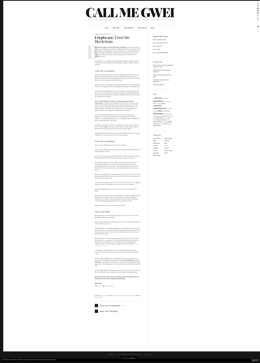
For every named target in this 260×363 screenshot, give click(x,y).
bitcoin (158, 98)
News (172, 116)
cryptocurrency (130, 295)
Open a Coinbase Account (159, 39)
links (165, 143)
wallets (165, 123)
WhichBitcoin (157, 125)
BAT (154, 98)
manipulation (158, 116)
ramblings (155, 148)
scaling (165, 119)
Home (106, 27)
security (168, 119)
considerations (168, 138)
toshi (154, 123)
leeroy (170, 113)
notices (155, 145)
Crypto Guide (115, 27)
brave (164, 101)
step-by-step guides (169, 150)
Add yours (123, 305)
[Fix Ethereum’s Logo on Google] (258, 31)
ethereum (157, 113)
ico (165, 113)
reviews (155, 150)
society (169, 122)
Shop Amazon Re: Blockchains (160, 52)
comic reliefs (156, 138)
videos (166, 153)
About (152, 27)
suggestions (156, 153)
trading (156, 123)
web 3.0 (169, 123)
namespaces (168, 116)
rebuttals (166, 148)
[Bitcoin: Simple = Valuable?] (258, 29)
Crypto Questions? (129, 27)
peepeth (154, 118)
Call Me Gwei (130, 11)
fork (164, 114)
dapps (160, 111)
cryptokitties (155, 111)
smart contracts (158, 121)
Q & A (165, 145)
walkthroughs (156, 155)
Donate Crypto (156, 49)
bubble (154, 103)
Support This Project (160, 36)
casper (157, 103)
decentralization (166, 111)
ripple (158, 119)
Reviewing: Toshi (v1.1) (159, 84)
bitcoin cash (165, 98)
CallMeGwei (98, 34)
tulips (160, 123)
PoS (163, 118)
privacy (166, 118)
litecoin (154, 116)
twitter (162, 123)
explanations (113, 34)
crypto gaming (169, 108)
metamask (163, 116)
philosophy (159, 118)
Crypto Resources (142, 27)
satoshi (161, 119)
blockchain (115, 295)
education (167, 140)
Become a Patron (157, 46)
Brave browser (168, 101)
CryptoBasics (122, 295)
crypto (163, 103)
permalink (99, 297)
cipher (160, 103)
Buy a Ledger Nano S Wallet (160, 43)
